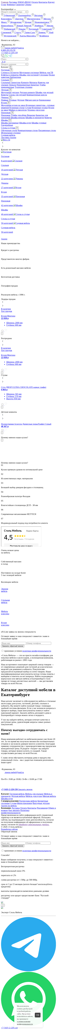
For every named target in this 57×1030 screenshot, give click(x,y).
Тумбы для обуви (19, 115)
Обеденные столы (9, 130)
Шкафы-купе (25, 123)
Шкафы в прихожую (34, 117)
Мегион (47, 19)
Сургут (18, 32)
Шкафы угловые (39, 123)
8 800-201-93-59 (8, 50)
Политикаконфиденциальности (15, 811)
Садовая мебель (8, 135)
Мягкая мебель (49, 796)
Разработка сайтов (9, 829)
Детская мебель (18, 796)
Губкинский (9, 15)
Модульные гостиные (29, 72)
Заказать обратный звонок (12, 646)
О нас (3, 4)
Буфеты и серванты (10, 75)
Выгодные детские (41, 803)
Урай (50, 32)
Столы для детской (17, 95)
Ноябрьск (39, 25)
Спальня (5, 80)
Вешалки (31, 115)
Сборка (28, 4)
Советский (46, 29)
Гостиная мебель (17, 794)
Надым (28, 22)
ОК (37, 1015)
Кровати (25, 82)
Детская (5, 90)
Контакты (43, 2)
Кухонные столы (17, 108)
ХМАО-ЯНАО (24, 2)
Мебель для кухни (34, 796)
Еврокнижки (45, 100)
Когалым (38, 15)
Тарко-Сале (29, 32)
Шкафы (4, 120)
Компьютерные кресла (37, 95)
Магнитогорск (34, 19)
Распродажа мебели (28, 801)
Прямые (4, 100)
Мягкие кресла (31, 100)
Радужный (33, 29)
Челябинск (44, 36)
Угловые (13, 100)
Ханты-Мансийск (27, 36)
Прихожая (6, 112)
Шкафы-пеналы (18, 117)
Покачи (22, 29)
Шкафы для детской (44, 92)
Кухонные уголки (40, 108)
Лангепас (19, 19)
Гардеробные (7, 125)
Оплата (34, 2)
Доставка (13, 2)
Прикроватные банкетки (28, 85)
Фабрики (11, 4)
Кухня (4, 103)
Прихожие (5, 115)
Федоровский (10, 36)
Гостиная (5, 70)
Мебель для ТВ (46, 72)
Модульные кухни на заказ (13, 105)
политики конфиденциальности (36, 651)
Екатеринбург (25, 15)
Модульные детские (10, 92)
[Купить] (2, 333)
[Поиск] (1, 62)
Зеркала (12, 85)
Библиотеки (15, 77)
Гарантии (20, 4)
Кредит (51, 2)
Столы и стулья (8, 128)
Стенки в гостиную (10, 72)
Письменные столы (47, 130)
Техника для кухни (36, 110)
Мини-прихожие (24, 803)
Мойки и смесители (18, 110)
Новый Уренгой (24, 25)
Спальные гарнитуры (11, 82)
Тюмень (42, 32)
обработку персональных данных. (34, 824)
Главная (4, 2)
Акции (13, 137)
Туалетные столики (23, 87)
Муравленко (16, 22)
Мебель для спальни (34, 794)
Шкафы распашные (10, 123)
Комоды (4, 95)
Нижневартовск (42, 22)
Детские (21, 100)
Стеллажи (43, 75)
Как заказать (14, 810)
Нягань (49, 25)
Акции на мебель (9, 806)
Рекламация (42, 808)
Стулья (28, 108)
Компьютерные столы (28, 130)
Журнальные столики (11, 133)
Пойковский (9, 29)
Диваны (5, 97)
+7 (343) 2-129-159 (9, 52)
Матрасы (33, 82)
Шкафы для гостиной (29, 75)
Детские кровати (27, 92)
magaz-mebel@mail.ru (14, 48)
